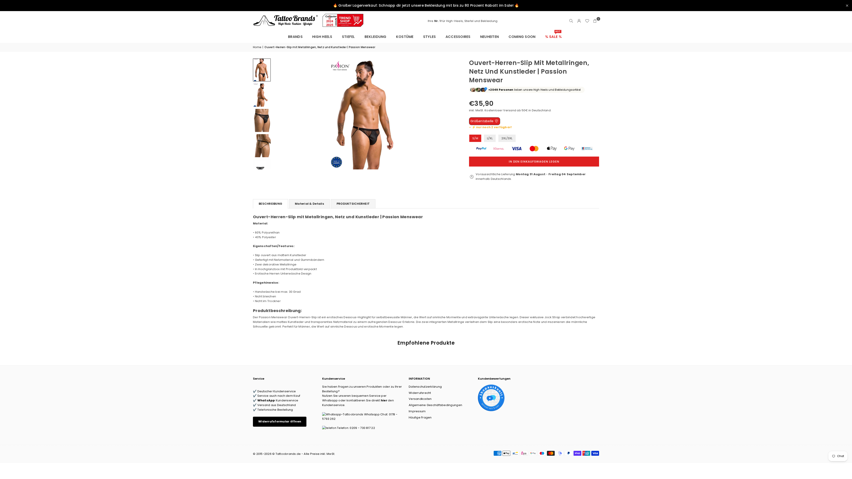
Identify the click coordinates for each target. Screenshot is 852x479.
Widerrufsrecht (420, 393)
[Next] (452, 114)
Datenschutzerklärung (425, 387)
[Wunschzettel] (587, 21)
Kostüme (405, 36)
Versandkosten (420, 399)
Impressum (417, 411)
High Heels (322, 36)
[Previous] (279, 114)
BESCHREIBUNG (270, 204)
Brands (295, 36)
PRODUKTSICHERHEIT (353, 204)
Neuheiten (489, 36)
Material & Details (309, 204)
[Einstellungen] (579, 21)
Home (257, 47)
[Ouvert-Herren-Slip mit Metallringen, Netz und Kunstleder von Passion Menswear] (261, 70)
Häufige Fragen (420, 417)
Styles (429, 36)
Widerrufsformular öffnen (279, 421)
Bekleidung (376, 36)
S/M (475, 138)
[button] (595, 21)
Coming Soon (522, 36)
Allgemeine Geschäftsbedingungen (435, 405)
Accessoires (458, 36)
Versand (509, 110)
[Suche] (571, 21)
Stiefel (348, 36)
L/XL (490, 138)
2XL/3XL (507, 138)
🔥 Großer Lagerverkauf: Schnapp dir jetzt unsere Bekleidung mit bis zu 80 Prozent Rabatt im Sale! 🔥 (426, 5)
